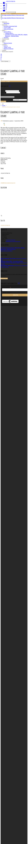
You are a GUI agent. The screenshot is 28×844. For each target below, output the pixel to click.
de (6, 4)
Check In (3, 91)
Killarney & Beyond (8, 48)
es (6, 6)
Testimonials (5, 39)
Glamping (4, 24)
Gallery (4, 40)
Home (4, 105)
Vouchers (6, 37)
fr (6, 8)
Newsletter (6, 23)
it (6, 9)
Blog (3, 41)
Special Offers (7, 31)
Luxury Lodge (7, 27)
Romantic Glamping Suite (10, 26)
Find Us (6, 46)
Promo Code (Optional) (7, 100)
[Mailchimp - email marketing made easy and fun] (10, 302)
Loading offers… (9, 33)
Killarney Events (8, 43)
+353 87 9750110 (10, 1)
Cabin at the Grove (8, 29)
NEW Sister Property (7, 51)
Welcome (4, 22)
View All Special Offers (6, 250)
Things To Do (7, 47)
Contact (4, 50)
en (6, 5)
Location (4, 44)
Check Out (3, 92)
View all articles (5, 267)
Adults (2, 94)
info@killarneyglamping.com (8, 183)
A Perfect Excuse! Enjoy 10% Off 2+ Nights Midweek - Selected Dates (16, 35)
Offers (4, 30)
